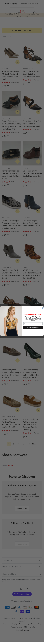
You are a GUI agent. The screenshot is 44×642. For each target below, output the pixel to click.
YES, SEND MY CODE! (33, 327)
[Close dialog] (43, 308)
